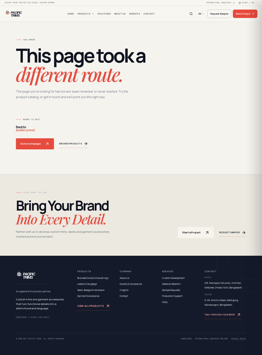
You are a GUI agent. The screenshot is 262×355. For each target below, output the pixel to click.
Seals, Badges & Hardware (90, 290)
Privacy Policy (238, 339)
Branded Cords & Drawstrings (92, 278)
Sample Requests (171, 290)
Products (83, 13)
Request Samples (219, 13)
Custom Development (173, 278)
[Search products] (191, 14)
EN (200, 13)
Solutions (104, 13)
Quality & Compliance (131, 284)
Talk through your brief (219, 314)
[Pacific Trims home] (20, 14)
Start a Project (243, 13)
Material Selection (171, 284)
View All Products (90, 306)
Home (71, 13)
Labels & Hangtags (87, 284)
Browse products (70, 143)
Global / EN (248, 3)
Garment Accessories (88, 296)
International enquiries (218, 3)
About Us (120, 13)
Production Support (172, 296)
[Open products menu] (93, 14)
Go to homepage (30, 143)
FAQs (164, 302)
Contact (149, 13)
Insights (134, 13)
